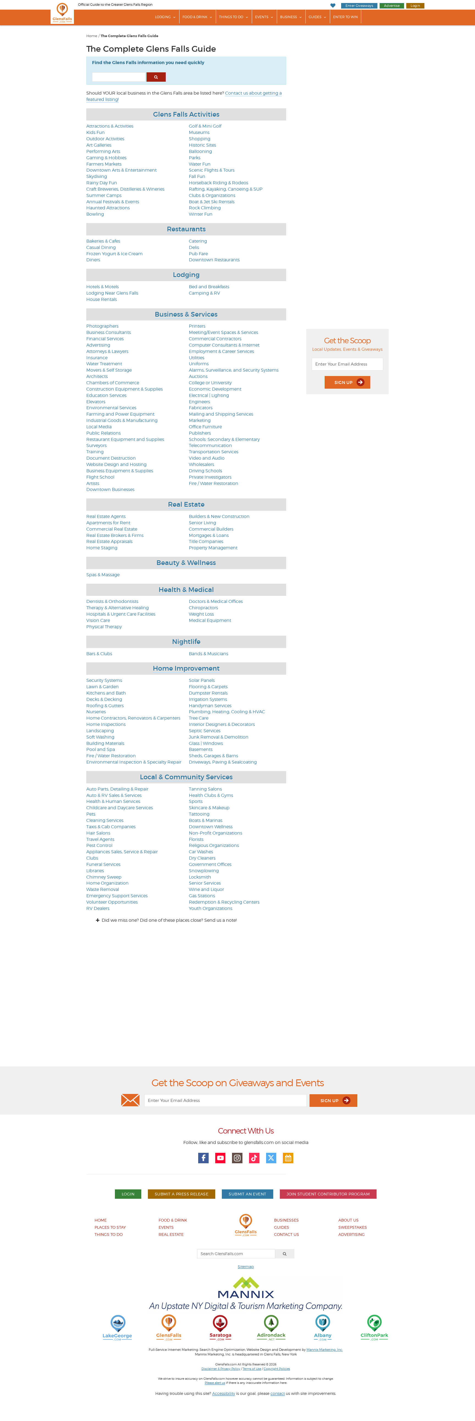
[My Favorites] (332, 6)
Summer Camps (103, 195)
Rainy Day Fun (101, 182)
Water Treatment (104, 363)
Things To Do (231, 17)
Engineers (199, 401)
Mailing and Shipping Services (221, 414)
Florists (196, 839)
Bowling (95, 214)
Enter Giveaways (359, 6)
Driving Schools (205, 470)
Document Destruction (111, 458)
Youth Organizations (210, 908)
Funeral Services (103, 864)
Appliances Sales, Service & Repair (122, 851)
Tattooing (199, 814)
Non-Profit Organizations (215, 833)
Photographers (102, 326)
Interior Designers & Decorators (222, 724)
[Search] (284, 1253)
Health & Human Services (113, 801)
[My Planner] (288, 1158)
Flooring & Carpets (208, 686)
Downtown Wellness (211, 826)
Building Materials (105, 743)
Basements (200, 749)
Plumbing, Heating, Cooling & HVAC (227, 711)
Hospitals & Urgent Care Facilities (120, 614)
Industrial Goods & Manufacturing (122, 420)
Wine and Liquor (206, 889)
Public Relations (103, 433)
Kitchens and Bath (106, 693)
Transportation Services (213, 451)
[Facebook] (203, 1158)
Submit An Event (247, 1194)
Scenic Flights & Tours (211, 170)
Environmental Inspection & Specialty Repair (133, 762)
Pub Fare (198, 253)
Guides (315, 17)
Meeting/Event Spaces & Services (223, 332)
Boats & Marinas (205, 820)
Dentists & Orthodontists (112, 601)
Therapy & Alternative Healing (117, 607)
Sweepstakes (352, 1227)
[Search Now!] (156, 77)
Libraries (95, 870)
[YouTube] (220, 1158)
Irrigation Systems (208, 699)
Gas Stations (202, 895)
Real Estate (186, 504)
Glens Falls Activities (186, 114)
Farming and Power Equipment (120, 414)
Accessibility (223, 1393)
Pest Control (99, 845)
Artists (92, 483)
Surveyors (96, 445)
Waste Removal (102, 889)
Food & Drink (195, 17)
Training (95, 451)
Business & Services (186, 314)
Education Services (106, 395)
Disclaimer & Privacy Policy (220, 1369)
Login (415, 6)
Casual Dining (101, 247)
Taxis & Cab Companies (111, 826)
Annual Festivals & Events (112, 201)
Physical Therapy (104, 626)
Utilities (196, 357)
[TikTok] (254, 1158)
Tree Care (198, 718)
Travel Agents (100, 839)
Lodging (163, 17)
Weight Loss (201, 614)
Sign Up (344, 382)
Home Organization (107, 883)
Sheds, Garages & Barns (213, 755)
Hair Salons (98, 833)
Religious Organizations (214, 845)
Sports (196, 801)
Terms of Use (252, 1369)
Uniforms (199, 363)
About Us (348, 1220)
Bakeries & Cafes (103, 241)
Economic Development (215, 389)
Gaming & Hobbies (106, 157)
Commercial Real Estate (111, 529)
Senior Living (202, 522)
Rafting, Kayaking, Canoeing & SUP (226, 189)
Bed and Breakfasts (209, 286)
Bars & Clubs (99, 653)
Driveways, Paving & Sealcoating (223, 762)
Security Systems (104, 680)
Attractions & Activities (109, 126)
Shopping (199, 138)
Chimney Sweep (103, 877)
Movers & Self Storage (109, 370)
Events (261, 17)
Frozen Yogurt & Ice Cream (114, 253)
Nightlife (186, 642)
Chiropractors (203, 607)
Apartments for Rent (108, 522)
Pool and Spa (100, 749)
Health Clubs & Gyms (211, 795)
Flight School (100, 477)
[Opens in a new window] (117, 1327)
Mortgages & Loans (209, 535)
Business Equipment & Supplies (119, 470)
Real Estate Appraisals (109, 541)
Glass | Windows (206, 743)
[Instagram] (237, 1158)
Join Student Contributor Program (328, 1194)
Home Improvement (186, 668)
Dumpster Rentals (208, 693)
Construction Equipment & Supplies (124, 389)
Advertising (98, 345)
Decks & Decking (104, 699)
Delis (194, 247)
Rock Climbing (205, 207)
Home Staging (101, 547)
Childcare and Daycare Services (119, 807)
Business (288, 17)
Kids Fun (95, 132)
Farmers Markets (103, 164)
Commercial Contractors (215, 338)
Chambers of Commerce (112, 382)
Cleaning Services (104, 820)
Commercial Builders (211, 529)
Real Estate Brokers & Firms (114, 535)
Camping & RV (204, 293)
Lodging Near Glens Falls (112, 293)
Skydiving (96, 176)
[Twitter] (271, 1158)
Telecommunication (210, 445)
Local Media (99, 426)
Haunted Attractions (108, 207)
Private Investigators (210, 477)
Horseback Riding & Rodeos (218, 182)
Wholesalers (201, 464)
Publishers (200, 433)
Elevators (95, 401)
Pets (90, 814)
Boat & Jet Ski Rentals (211, 201)
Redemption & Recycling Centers (224, 902)
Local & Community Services (186, 777)
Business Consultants (108, 332)
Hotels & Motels (102, 286)
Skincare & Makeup (209, 807)
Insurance (96, 357)
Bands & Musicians (208, 653)
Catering (198, 241)
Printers (197, 326)
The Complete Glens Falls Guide (129, 36)
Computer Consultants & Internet (224, 345)
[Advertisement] (237, 1000)
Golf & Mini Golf (205, 126)
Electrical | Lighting (209, 395)
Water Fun (200, 164)
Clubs (92, 858)
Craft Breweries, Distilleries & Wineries (125, 189)
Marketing (200, 420)
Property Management (213, 547)
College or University (210, 382)
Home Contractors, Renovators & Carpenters (133, 718)
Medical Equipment (210, 620)
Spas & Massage (103, 574)
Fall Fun (197, 176)
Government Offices (210, 864)
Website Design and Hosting (116, 464)
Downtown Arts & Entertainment (121, 170)
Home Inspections (106, 724)
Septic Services (204, 730)
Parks (194, 157)
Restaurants (186, 229)
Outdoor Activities (105, 138)
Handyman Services (210, 705)
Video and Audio (207, 458)
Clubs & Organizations (212, 195)
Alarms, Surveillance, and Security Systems (233, 370)
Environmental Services (111, 407)
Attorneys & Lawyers (107, 351)
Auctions (198, 376)
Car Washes (201, 851)
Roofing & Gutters (105, 705)
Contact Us (286, 1234)
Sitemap (246, 1266)
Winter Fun (200, 214)
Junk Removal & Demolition (218, 737)
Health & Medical (186, 590)
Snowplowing (204, 870)
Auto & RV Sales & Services (114, 795)
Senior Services (205, 883)
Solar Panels (202, 680)
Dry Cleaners (202, 858)
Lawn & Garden (102, 686)
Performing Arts (103, 151)
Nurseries (96, 711)
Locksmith (200, 877)
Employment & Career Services (221, 351)
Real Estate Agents (106, 516)
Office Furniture (205, 426)
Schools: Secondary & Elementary (224, 439)
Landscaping (100, 730)
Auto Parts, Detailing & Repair (117, 789)
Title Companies (206, 541)
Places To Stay (110, 1227)
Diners (93, 259)
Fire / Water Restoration (213, 483)
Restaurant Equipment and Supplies (125, 439)
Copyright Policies (277, 1369)
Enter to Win (345, 17)
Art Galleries (98, 145)
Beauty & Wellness (186, 563)
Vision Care (98, 620)
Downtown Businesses (110, 489)
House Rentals (101, 299)
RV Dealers (97, 908)
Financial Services (105, 338)
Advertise (392, 6)
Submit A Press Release (181, 1194)
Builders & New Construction (219, 516)
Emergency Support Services (117, 895)
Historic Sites (202, 145)
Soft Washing (100, 737)
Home (91, 36)
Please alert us (215, 1383)
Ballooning (200, 151)
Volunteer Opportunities (112, 902)
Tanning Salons (205, 789)
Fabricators (200, 407)
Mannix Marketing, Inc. (324, 1350)
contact (277, 1393)
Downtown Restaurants (214, 259)
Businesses (286, 1220)
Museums (199, 132)
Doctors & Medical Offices (216, 601)
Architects (97, 376)
